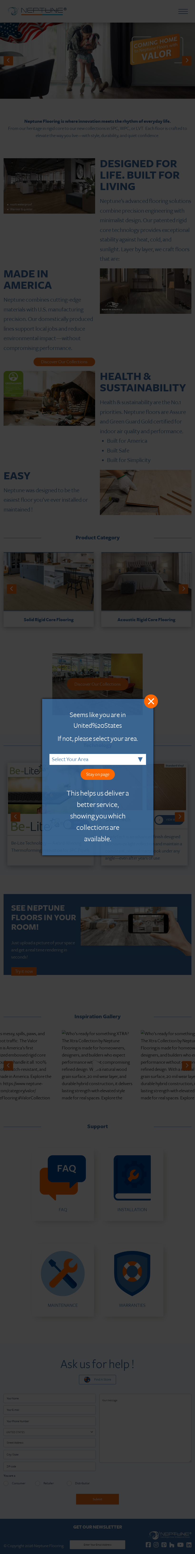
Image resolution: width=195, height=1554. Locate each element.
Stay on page (97, 774)
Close (151, 701)
